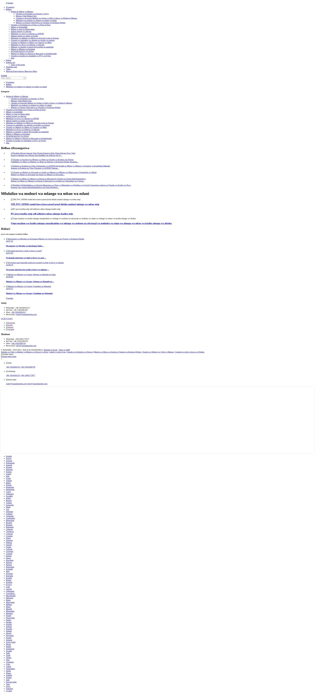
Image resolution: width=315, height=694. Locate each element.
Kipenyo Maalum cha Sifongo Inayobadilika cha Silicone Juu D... (36, 155)
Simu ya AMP (64, 350)
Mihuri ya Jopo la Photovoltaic (23, 29)
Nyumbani (10, 7)
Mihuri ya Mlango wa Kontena (23, 49)
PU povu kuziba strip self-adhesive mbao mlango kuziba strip (42, 213)
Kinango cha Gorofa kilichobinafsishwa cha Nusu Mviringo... (35, 187)
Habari (8, 60)
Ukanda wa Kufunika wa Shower (80, 352)
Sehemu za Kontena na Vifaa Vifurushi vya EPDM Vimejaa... (35, 168)
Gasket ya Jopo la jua (57, 352)
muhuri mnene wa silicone (21, 31)
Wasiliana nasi (11, 67)
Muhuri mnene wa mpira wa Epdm (24, 36)
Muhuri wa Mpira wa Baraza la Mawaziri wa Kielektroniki (34, 54)
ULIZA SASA (7, 319)
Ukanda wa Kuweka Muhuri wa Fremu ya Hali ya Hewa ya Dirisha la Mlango (46, 18)
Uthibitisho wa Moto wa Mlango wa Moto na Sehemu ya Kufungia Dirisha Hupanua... (44, 162)
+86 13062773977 (28, 375)
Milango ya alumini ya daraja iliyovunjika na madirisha (32, 47)
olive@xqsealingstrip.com (26, 346)
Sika (12, 58)
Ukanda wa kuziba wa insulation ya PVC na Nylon (31, 56)
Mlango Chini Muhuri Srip (26, 16)
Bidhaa (8, 9)
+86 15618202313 (18, 312)
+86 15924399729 (18, 343)
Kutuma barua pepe (8, 356)
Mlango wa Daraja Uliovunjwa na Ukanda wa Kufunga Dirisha (40, 23)
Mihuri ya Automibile (19, 27)
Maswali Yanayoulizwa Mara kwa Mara (21, 71)
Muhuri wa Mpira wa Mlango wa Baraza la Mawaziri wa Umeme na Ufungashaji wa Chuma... (48, 181)
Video (8, 69)
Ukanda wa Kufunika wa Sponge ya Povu (32, 14)
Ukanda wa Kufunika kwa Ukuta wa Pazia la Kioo (31, 25)
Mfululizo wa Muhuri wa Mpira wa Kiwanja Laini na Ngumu (35, 38)
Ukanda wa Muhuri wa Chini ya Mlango (158, 352)
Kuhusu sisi (10, 62)
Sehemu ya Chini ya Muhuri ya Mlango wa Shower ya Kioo (24, 352)
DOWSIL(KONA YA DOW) (22, 51)
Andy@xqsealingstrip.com (26, 314)
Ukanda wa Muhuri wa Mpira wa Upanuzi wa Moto (31, 43)
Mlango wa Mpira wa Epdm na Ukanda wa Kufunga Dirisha (117, 352)
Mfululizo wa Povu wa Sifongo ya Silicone (27, 45)
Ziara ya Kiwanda (18, 65)
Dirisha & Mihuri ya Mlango (22, 12)
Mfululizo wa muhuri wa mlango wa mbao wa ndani (36, 20)
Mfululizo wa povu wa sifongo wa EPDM (27, 34)
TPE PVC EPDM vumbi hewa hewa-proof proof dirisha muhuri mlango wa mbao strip (55, 204)
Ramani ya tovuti (50, 350)
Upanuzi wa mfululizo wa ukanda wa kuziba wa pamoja (33, 40)
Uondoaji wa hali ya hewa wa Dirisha (189, 352)
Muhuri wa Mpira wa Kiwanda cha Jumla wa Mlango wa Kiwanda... (38, 175)
